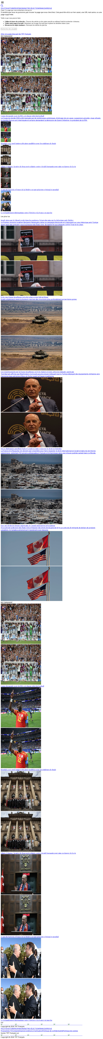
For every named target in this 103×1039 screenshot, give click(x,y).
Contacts (15, 1031)
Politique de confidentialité (52, 1031)
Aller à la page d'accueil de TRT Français (16, 34)
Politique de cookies (70, 1031)
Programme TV (6, 1031)
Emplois (22, 1031)
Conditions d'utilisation (33, 1031)
